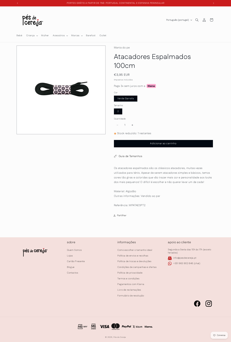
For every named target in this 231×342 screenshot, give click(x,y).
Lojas (70, 255)
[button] (31, 35)
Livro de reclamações (129, 290)
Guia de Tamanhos (130, 156)
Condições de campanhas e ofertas (137, 267)
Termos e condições (128, 278)
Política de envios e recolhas (132, 255)
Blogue (70, 267)
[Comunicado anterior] (17, 3)
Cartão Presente (76, 261)
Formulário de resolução (130, 295)
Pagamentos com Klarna (130, 284)
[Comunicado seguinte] (213, 3)
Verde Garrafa (125, 98)
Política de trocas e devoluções (134, 261)
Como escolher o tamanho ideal (134, 250)
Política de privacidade (130, 272)
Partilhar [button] (121, 215)
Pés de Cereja (119, 337)
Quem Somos (74, 250)
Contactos (72, 272)
